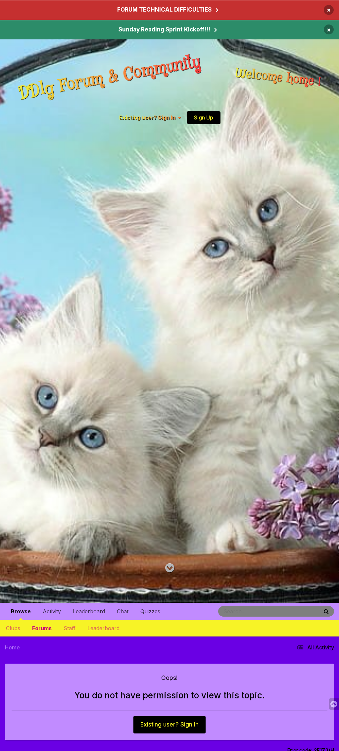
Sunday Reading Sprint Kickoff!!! (164, 29)
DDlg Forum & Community (109, 78)
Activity (52, 611)
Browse (21, 611)
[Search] (326, 611)
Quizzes (150, 611)
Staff (69, 628)
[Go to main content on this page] (169, 568)
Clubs (13, 628)
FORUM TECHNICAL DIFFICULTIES (164, 9)
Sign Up (203, 117)
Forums (42, 628)
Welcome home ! (278, 77)
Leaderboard (103, 628)
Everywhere (298, 611)
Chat (122, 611)
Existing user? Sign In (148, 118)
